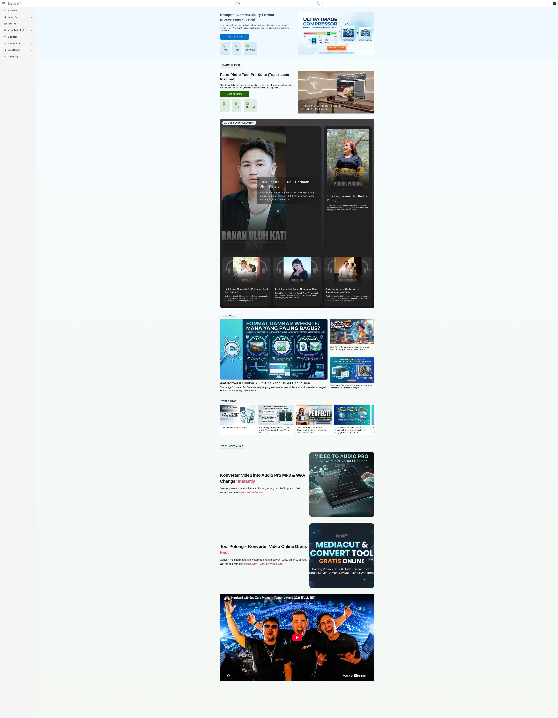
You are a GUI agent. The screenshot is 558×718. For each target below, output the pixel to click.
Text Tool (12, 23)
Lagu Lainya (14, 56)
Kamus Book (14, 43)
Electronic (12, 10)
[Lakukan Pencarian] (318, 3)
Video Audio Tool (16, 30)
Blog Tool (12, 37)
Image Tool (13, 17)
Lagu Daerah (14, 50)
